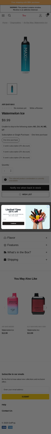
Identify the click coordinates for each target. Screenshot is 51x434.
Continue (13, 223)
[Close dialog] (48, 206)
